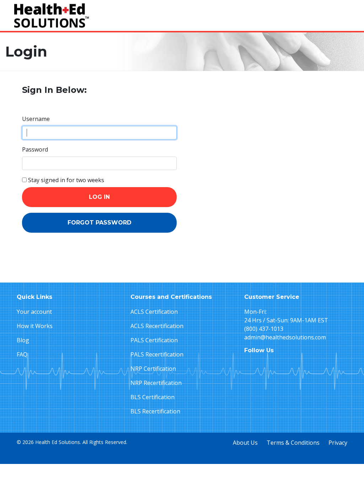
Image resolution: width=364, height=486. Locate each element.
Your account (34, 312)
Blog (23, 340)
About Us (245, 443)
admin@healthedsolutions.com (285, 337)
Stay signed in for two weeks (65, 180)
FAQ (22, 354)
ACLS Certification (154, 312)
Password (35, 149)
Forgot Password (100, 222)
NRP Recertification (156, 383)
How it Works (35, 326)
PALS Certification (154, 340)
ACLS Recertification (156, 326)
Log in (99, 197)
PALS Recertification (156, 354)
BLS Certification (152, 397)
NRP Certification (153, 369)
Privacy (337, 443)
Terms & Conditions (293, 443)
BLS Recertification (155, 411)
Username (36, 119)
